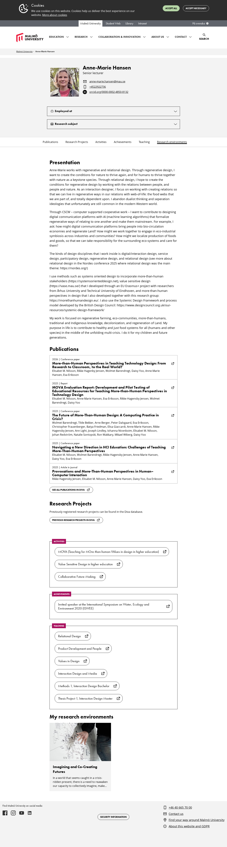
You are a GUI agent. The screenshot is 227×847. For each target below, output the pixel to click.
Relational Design (69, 636)
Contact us (176, 814)
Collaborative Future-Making (77, 576)
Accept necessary (196, 8)
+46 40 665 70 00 (180, 807)
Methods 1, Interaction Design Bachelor (83, 686)
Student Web (113, 23)
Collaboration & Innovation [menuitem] (119, 37)
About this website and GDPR (189, 826)
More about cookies (54, 15)
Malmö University (90, 23)
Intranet (142, 23)
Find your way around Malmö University (197, 820)
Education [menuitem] (56, 37)
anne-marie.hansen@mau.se (107, 81)
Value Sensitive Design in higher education (85, 564)
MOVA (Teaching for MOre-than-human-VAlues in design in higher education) (108, 551)
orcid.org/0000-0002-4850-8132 (108, 92)
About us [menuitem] (157, 37)
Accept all (171, 8)
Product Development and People (80, 648)
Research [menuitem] (81, 37)
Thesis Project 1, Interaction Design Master (85, 698)
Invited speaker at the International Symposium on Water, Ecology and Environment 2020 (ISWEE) (103, 606)
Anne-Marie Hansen (45, 51)
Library (129, 23)
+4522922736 (97, 87)
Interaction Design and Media (77, 673)
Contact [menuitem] (181, 37)
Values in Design (68, 661)
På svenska (198, 23)
